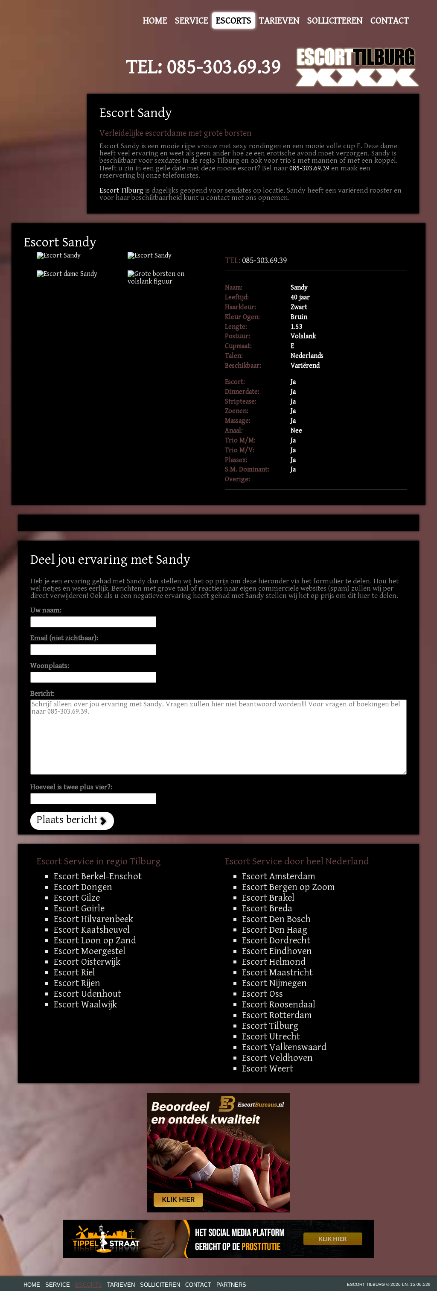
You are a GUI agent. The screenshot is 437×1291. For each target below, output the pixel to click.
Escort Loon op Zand (95, 940)
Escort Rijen (77, 983)
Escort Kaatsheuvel (92, 929)
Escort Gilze (77, 897)
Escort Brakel (268, 897)
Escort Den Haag (274, 929)
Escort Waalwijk (85, 1004)
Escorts (233, 20)
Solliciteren (335, 20)
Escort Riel (74, 972)
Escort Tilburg (121, 190)
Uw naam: (45, 610)
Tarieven (279, 20)
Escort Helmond (274, 961)
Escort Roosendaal (278, 1004)
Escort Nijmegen (274, 983)
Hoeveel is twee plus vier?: (71, 787)
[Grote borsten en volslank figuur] (76, 256)
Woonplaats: (49, 666)
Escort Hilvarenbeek (93, 919)
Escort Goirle (79, 908)
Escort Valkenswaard (284, 1047)
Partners (231, 1285)
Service (191, 20)
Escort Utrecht (271, 1036)
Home (155, 20)
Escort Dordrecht (276, 940)
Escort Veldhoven (277, 1057)
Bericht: (42, 693)
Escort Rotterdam (277, 1015)
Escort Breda (267, 908)
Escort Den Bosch (276, 919)
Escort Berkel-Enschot (98, 876)
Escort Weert (267, 1068)
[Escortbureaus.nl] (218, 1152)
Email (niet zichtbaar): (64, 638)
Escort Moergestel (89, 951)
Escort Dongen (83, 887)
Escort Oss (262, 993)
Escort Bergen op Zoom (288, 887)
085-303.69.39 (224, 67)
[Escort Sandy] (167, 278)
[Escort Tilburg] (358, 67)
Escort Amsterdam (278, 876)
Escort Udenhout (87, 993)
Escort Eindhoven (277, 951)
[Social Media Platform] (218, 1239)
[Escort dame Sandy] (76, 274)
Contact (389, 20)
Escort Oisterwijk (87, 961)
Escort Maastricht (277, 972)
